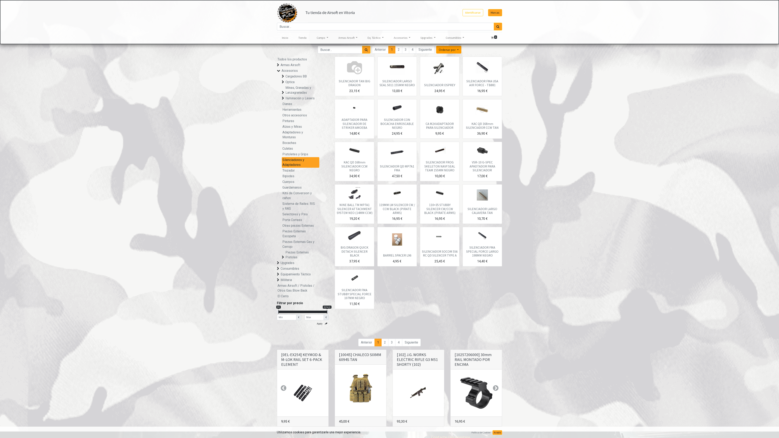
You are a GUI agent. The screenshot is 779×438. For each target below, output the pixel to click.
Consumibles (290, 269)
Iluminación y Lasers (300, 98)
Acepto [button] (497, 432)
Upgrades (287, 263)
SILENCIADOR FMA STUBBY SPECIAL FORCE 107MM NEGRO (354, 294)
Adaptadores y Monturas (292, 134)
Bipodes (288, 176)
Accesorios (290, 71)
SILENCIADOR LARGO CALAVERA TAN (482, 211)
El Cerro (283, 296)
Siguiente (425, 50)
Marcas (495, 12)
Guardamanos (292, 187)
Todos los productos (292, 59)
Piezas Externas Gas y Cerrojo (298, 244)
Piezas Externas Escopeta (294, 233)
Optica (290, 82)
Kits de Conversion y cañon (297, 195)
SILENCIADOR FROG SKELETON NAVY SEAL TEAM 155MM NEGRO (439, 166)
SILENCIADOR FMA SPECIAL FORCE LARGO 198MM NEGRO (482, 251)
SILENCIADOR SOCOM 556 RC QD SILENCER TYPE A (440, 253)
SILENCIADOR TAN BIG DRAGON (354, 83)
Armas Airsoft (290, 65)
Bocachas (289, 143)
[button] (448, 50)
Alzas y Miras (292, 127)
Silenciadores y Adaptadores (293, 162)
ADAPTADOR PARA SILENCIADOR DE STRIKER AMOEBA (354, 123)
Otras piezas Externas (298, 226)
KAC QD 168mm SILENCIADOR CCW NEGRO (354, 166)
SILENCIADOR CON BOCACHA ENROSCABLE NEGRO (397, 123)
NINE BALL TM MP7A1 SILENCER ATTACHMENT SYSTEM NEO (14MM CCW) (354, 209)
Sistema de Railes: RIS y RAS (298, 206)
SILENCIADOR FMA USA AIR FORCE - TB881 (482, 83)
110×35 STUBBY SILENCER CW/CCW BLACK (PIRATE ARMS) (439, 209)
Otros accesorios (294, 115)
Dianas (287, 104)
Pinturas (288, 121)
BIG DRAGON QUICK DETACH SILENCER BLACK (354, 251)
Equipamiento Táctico (296, 274)
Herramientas (291, 110)
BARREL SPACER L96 (397, 255)
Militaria (286, 280)
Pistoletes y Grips (295, 154)
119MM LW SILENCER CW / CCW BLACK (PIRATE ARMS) (397, 209)
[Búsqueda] (498, 26)
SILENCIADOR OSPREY (439, 85)
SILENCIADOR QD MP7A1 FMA (397, 168)
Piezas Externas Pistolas (297, 254)
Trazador (288, 170)
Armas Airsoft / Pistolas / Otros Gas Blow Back (296, 288)
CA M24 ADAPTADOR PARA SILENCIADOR (440, 126)
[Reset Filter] (326, 323)
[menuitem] (285, 38)
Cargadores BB (296, 76)
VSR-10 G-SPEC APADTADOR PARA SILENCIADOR (482, 166)
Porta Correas (292, 220)
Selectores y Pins (295, 214)
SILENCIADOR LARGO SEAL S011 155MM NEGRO (397, 83)
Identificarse (473, 12)
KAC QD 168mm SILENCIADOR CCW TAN (482, 126)
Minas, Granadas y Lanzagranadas (298, 90)
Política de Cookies (481, 432)
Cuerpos (288, 182)
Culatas (287, 148)
